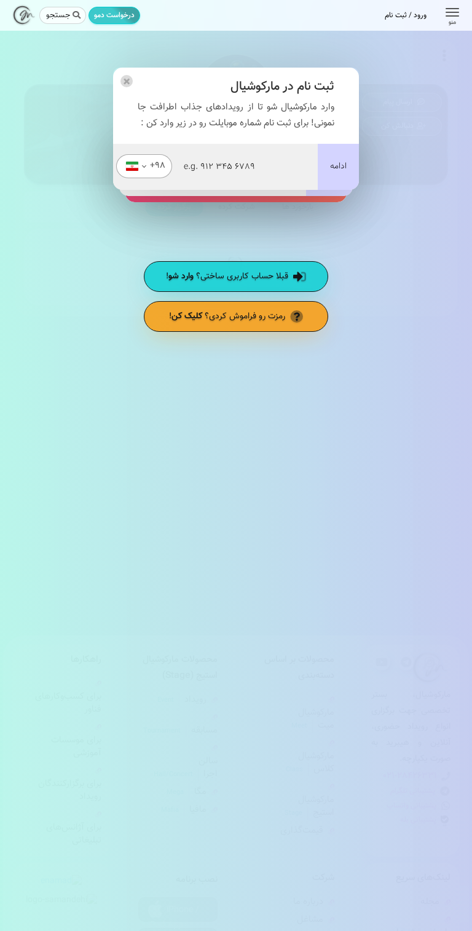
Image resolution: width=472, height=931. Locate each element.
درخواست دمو (114, 15)
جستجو (58, 15)
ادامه (338, 166)
